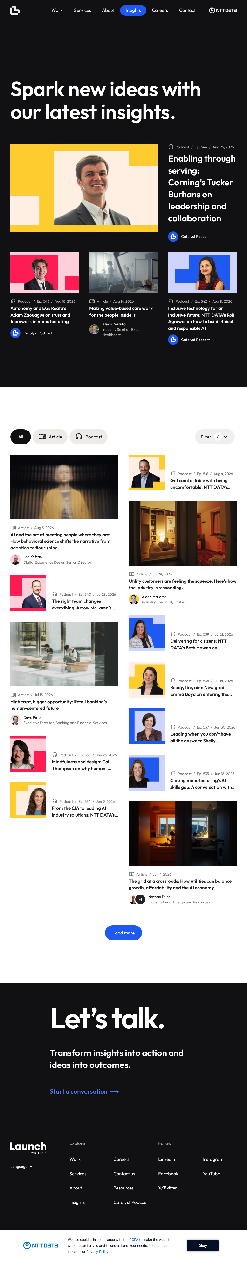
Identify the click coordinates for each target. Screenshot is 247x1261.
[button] (20, 436)
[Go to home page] (28, 1148)
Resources (123, 1188)
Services (77, 1173)
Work (75, 1159)
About (75, 1188)
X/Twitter (167, 1188)
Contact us (124, 1173)
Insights (77, 1202)
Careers (121, 1159)
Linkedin (166, 1159)
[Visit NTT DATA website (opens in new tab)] (223, 10)
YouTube (211, 1173)
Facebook (168, 1173)
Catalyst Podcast (130, 1202)
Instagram (213, 1159)
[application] (123, 1245)
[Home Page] (15, 10)
